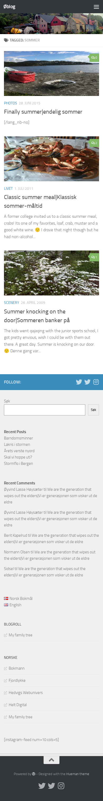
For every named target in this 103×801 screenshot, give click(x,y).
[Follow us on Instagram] (96, 382)
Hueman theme (77, 774)
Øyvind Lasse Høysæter (23, 489)
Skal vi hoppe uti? (18, 457)
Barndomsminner (18, 438)
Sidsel (9, 568)
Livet (8, 188)
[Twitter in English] (79, 382)
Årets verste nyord (19, 450)
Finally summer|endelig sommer (43, 111)
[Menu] (96, 6)
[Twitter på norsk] (87, 382)
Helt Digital (18, 704)
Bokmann (17, 668)
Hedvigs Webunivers (26, 692)
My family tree (20, 635)
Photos (10, 103)
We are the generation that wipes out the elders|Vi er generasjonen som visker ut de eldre (50, 495)
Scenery (11, 302)
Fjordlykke (17, 680)
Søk (7, 401)
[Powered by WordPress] (33, 774)
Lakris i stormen (17, 444)
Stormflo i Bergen (18, 463)
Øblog (9, 6)
